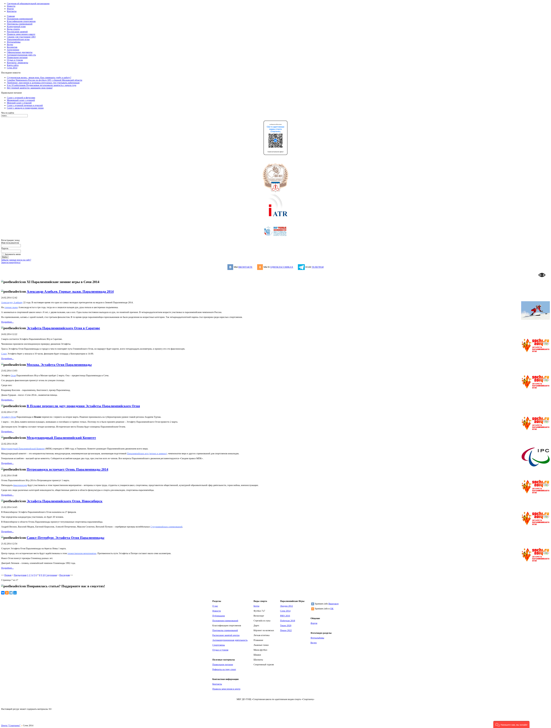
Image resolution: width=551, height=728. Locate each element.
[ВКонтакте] (3, 592)
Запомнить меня (13, 254)
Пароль (4, 248)
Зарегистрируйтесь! (11, 262)
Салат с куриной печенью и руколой (25, 105)
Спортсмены (218, 645)
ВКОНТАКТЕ (245, 267)
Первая (7, 575)
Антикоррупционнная (223, 640)
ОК (331, 608)
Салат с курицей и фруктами (21, 97)
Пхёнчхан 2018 (287, 620)
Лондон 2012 (286, 606)
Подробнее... (7, 322)
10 (43, 575)
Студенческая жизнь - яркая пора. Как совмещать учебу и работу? (39, 77)
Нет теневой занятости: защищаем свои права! (30, 88)
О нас (215, 606)
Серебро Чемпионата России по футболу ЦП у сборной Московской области (44, 80)
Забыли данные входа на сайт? (16, 260)
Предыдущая (20, 575)
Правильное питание (222, 664)
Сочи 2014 (285, 611)
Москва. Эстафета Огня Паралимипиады (59, 365)
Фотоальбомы (317, 638)
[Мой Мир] (15, 592)
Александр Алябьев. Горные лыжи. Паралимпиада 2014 (70, 291)
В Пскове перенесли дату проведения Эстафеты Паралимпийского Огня (83, 406)
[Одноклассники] (7, 592)
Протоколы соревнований (225, 630)
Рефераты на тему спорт (224, 669)
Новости (216, 611)
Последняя (64, 575)
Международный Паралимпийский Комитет (61, 438)
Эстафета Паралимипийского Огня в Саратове (63, 328)
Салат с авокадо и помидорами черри (25, 108)
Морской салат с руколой (19, 103)
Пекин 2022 (286, 630)
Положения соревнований (225, 620)
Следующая (51, 575)
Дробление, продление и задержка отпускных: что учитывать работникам (43, 82)
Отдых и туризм (220, 650)
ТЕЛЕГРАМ (318, 267)
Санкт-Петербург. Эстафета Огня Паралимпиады (65, 538)
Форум (314, 623)
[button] (511, 724)
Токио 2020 (285, 625)
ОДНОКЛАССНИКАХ (281, 267)
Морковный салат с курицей (21, 100)
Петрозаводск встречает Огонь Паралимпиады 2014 (67, 469)
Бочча (256, 606)
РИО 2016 (285, 616)
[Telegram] (11, 592)
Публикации (218, 616)
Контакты (217, 684)
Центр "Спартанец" (11, 725)
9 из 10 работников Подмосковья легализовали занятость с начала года (41, 85)
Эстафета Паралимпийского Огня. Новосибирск (64, 501)
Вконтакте (333, 603)
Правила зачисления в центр (226, 689)
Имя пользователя (10, 243)
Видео (314, 643)
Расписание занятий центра (225, 635)
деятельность (241, 640)
